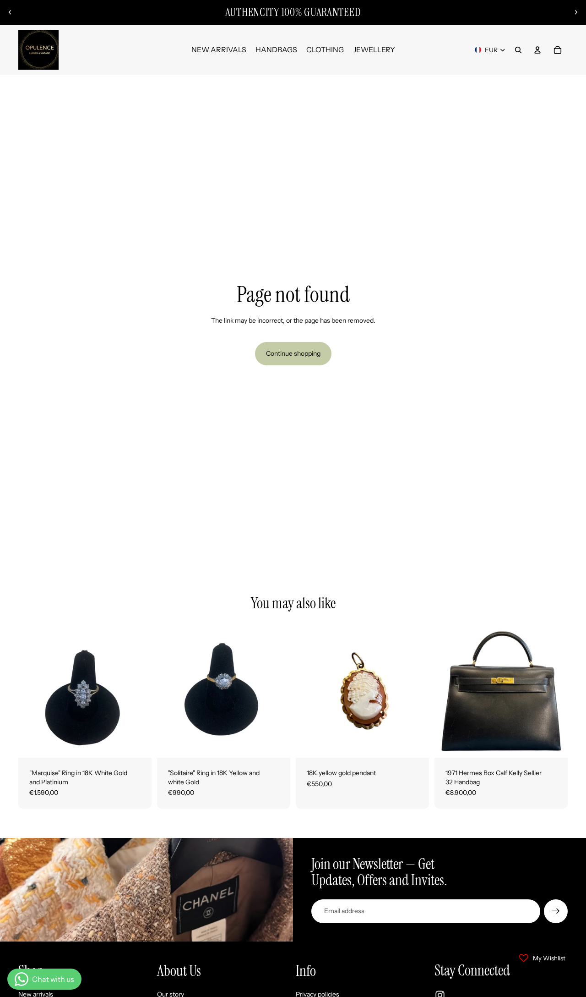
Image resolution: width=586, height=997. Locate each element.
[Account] (537, 50)
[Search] (518, 50)
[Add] (137, 743)
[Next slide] (576, 12)
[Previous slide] (10, 12)
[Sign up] (556, 911)
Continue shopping (293, 353)
